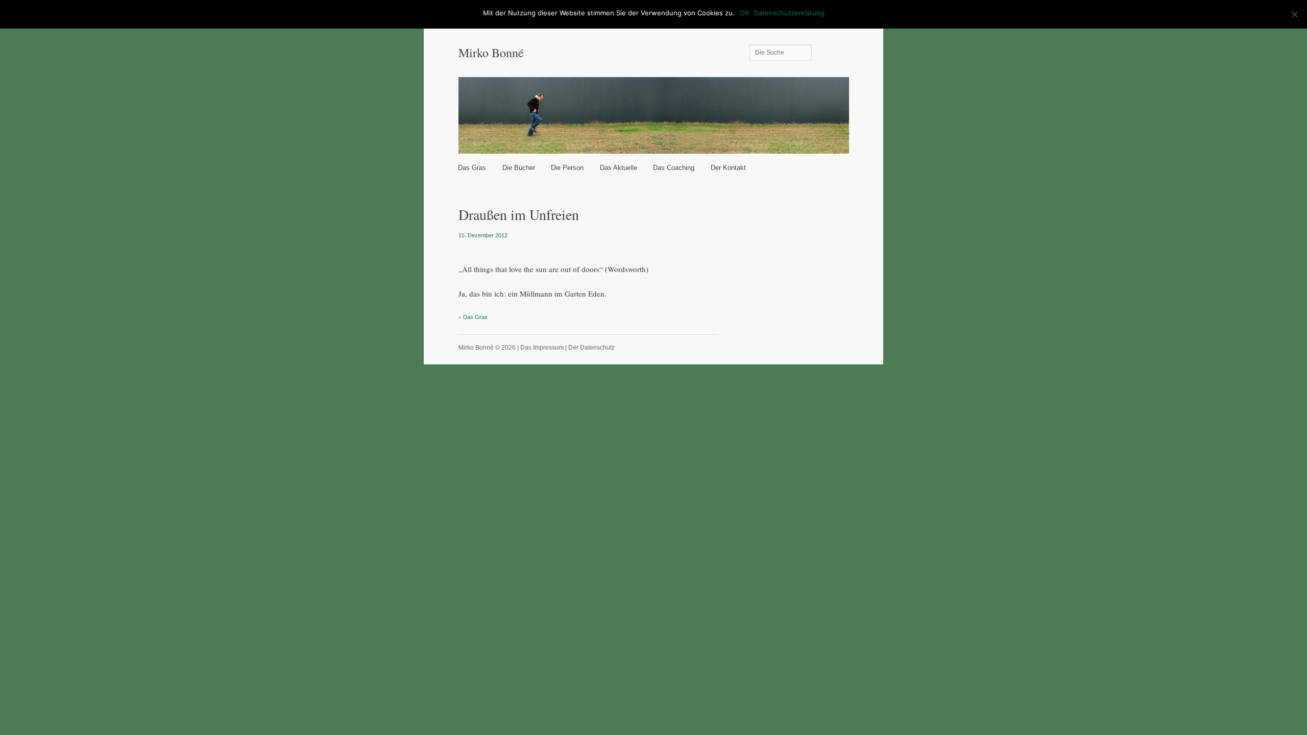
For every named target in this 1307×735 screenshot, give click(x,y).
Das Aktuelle (618, 168)
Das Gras (472, 168)
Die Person (567, 168)
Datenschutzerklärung (789, 13)
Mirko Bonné (491, 52)
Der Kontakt (728, 168)
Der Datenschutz (591, 347)
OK (744, 13)
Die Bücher (518, 168)
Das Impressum (542, 347)
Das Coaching (673, 168)
